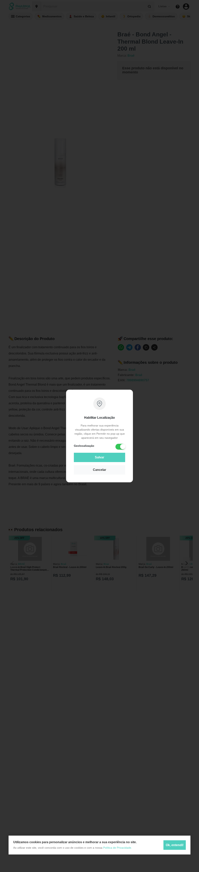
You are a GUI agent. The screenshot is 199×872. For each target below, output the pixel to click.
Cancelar (99, 469)
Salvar (99, 457)
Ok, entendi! (174, 845)
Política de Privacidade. (117, 847)
